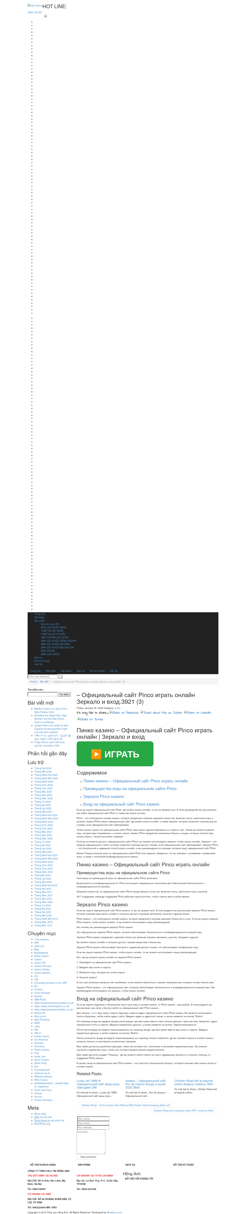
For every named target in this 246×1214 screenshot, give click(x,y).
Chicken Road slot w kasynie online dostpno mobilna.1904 (193, 1082)
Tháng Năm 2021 (43, 895)
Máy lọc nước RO (50, 624)
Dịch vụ (38, 657)
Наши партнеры (43, 1089)
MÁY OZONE (48, 650)
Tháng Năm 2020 (43, 902)
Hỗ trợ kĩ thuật (41, 660)
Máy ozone (40, 1016)
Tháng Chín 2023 (43, 865)
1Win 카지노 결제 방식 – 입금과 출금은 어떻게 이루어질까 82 (52, 737)
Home (33, 681)
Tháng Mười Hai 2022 (45, 885)
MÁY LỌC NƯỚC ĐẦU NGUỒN (57, 647)
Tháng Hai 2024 (42, 848)
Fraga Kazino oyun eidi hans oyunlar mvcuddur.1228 (49, 743)
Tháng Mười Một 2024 (46, 818)
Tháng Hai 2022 (42, 888)
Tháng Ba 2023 (42, 875)
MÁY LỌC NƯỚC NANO (53, 627)
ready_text (40, 1056)
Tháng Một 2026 (43, 771)
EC (35, 986)
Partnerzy (39, 1046)
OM (36, 1029)
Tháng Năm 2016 (43, 922)
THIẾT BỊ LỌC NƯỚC (52, 630)
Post (36, 1053)
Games (38, 996)
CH (36, 976)
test (36, 1066)
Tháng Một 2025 (43, 811)
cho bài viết (43, 1117)
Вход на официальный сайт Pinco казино (121, 804)
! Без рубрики (41, 939)
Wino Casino (41, 1079)
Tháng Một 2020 (43, 915)
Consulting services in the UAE (50, 982)
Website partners (43, 1076)
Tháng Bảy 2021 (43, 892)
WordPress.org (42, 1123)
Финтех (38, 1096)
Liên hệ (38, 664)
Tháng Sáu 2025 (43, 795)
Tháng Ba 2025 (42, 805)
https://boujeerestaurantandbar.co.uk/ (54, 1002)
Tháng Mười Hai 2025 (45, 774)
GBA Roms (40, 999)
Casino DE (40, 962)
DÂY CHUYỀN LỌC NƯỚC (55, 637)
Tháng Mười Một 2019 (46, 918)
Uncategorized (42, 1069)
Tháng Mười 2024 (43, 821)
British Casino (41, 956)
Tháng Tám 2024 (43, 828)
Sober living (40, 1063)
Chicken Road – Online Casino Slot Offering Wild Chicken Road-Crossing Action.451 (126, 1105)
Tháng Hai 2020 (42, 912)
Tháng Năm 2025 (43, 798)
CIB (36, 979)
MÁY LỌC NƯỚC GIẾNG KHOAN (58, 640)
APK (36, 942)
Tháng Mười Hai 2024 (45, 815)
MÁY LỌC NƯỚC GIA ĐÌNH (55, 644)
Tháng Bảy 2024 (43, 831)
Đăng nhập (40, 1113)
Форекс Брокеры (43, 1099)
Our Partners (41, 1039)
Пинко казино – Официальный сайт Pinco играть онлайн (135, 781)
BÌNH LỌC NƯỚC (50, 654)
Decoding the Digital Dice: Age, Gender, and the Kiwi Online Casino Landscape (50, 719)
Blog (36, 949)
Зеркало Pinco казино (103, 796)
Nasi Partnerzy (42, 1019)
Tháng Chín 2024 (43, 825)
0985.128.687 (35, 12)
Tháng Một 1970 (43, 925)
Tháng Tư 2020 (42, 905)
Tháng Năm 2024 (43, 838)
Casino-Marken (42, 972)
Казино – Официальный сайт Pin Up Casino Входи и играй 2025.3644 (146, 1083)
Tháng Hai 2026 (42, 768)
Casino (38, 959)
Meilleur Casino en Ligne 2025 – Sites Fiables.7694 (51, 710)
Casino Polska (41, 969)
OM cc (37, 1033)
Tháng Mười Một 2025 (46, 778)
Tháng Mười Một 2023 (46, 858)
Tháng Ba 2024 (42, 845)
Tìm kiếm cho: (36, 689)
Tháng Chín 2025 (43, 785)
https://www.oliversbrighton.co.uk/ (52, 1006)
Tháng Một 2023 (43, 882)
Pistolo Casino (41, 1049)
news (37, 1026)
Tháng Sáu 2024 (43, 835)
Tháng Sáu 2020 (43, 898)
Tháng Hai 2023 (42, 878)
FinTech (38, 989)
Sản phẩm (39, 620)
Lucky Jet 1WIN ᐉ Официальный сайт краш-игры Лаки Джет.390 (98, 1083)
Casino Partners (42, 966)
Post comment (88, 1156)
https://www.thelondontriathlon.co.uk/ (53, 1009)
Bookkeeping (41, 952)
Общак (38, 1093)
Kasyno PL (40, 1012)
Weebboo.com (114, 1212)
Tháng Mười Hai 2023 (45, 855)
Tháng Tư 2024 (42, 841)
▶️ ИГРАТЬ (115, 753)
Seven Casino (41, 1059)
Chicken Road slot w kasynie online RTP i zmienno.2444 (184, 1110)
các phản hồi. (49, 1120)
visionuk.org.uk (42, 1073)
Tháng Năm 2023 (43, 871)
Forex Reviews (42, 992)
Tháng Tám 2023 (43, 868)
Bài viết (44, 681)
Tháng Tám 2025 (43, 788)
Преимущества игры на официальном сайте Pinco (130, 788)
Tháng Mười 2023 (43, 861)
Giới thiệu (39, 617)
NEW (37, 1023)
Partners (38, 1043)
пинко (94, 1012)
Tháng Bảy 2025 (43, 791)
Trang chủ (39, 614)
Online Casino (41, 1036)
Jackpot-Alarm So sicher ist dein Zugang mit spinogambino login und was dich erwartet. (51, 729)
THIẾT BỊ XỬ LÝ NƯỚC (53, 634)
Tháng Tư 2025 (42, 801)
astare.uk (39, 946)
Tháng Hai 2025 (42, 808)
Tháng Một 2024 (43, 851)
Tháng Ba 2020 (42, 908)
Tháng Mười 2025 (43, 781)
